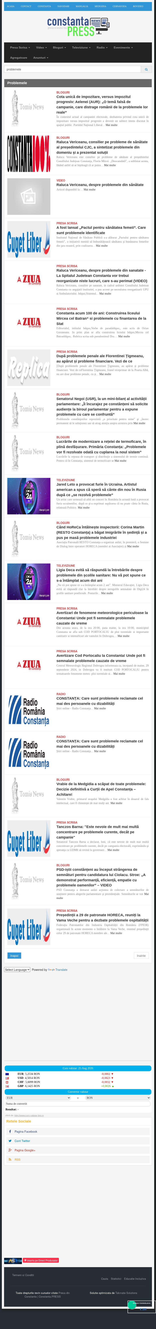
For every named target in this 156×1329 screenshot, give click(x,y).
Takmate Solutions (126, 1293)
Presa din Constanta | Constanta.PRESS (47, 1295)
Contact (26, 6)
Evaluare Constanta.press (142, 1303)
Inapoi (14, 956)
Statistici (116, 1279)
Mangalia (82, 6)
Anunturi (39, 57)
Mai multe (111, 125)
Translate (61, 970)
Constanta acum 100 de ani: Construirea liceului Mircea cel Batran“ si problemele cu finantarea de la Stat (101, 318)
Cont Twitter (22, 1141)
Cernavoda (120, 6)
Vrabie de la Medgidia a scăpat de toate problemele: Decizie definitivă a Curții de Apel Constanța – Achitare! (101, 789)
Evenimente (122, 47)
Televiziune (80, 47)
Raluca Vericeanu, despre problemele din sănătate (100, 185)
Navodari (63, 6)
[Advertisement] (78, 1016)
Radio (101, 47)
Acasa (10, 6)
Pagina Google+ (24, 1150)
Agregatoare (18, 57)
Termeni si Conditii (23, 1275)
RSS (17, 1159)
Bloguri (58, 47)
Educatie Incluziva (135, 1279)
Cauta (104, 1279)
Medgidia (100, 6)
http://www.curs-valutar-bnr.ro (29, 1115)
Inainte (141, 956)
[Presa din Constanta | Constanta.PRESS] (78, 26)
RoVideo (138, 6)
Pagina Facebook (25, 1131)
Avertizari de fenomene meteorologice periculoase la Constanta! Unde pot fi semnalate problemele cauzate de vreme (102, 618)
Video (40, 47)
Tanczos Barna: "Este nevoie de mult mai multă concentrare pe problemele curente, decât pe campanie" (97, 832)
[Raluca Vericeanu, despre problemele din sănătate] (28, 196)
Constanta (44, 6)
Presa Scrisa (19, 47)
